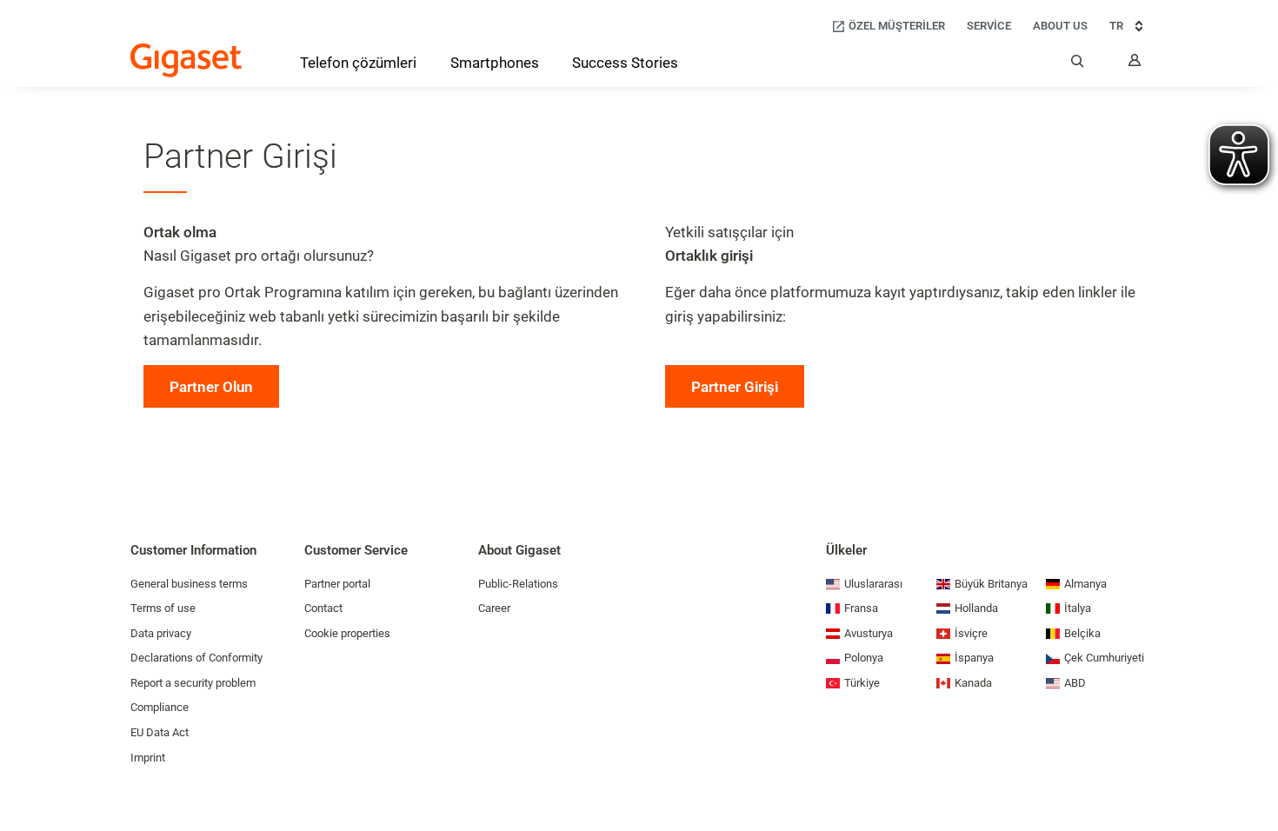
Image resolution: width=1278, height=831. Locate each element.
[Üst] (1256, 765)
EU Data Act (159, 732)
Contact (323, 608)
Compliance (159, 707)
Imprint (147, 757)
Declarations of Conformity (196, 657)
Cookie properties (347, 633)
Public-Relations (518, 583)
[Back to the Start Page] (186, 60)
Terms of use (163, 608)
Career (494, 608)
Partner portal (337, 583)
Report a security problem (193, 682)
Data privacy (160, 633)
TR (1116, 25)
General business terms (189, 583)
